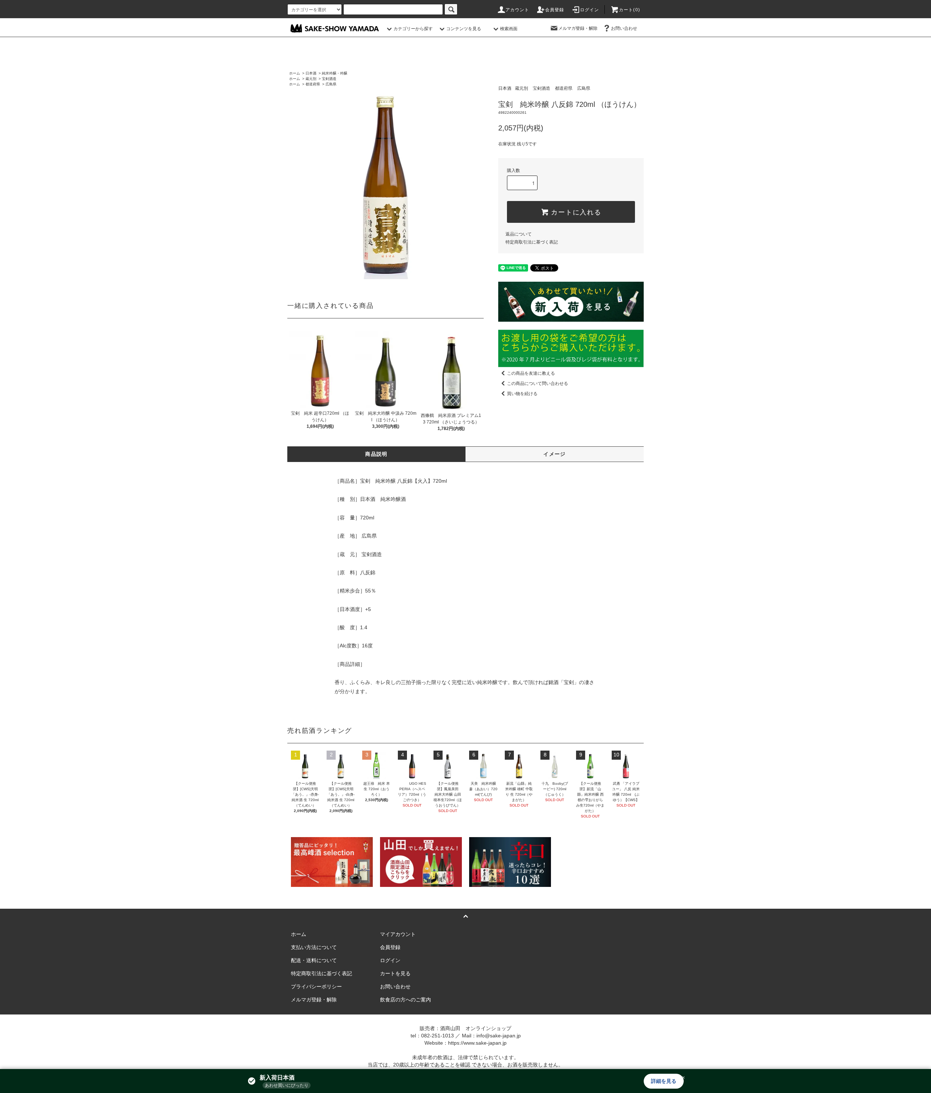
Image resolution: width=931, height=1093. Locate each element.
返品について (519, 234)
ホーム (294, 73)
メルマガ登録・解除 (578, 28)
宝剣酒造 (329, 79)
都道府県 (312, 84)
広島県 (330, 84)
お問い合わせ (624, 28)
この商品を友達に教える (531, 373)
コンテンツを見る (463, 28)
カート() (629, 9)
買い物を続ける (522, 393)
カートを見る (395, 973)
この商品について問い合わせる (537, 383)
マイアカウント (398, 934)
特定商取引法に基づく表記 (532, 242)
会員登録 (554, 9)
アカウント (518, 9)
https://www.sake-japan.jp (477, 1043)
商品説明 (376, 454)
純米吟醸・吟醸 (334, 73)
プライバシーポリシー (316, 986)
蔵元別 (310, 79)
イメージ (554, 454)
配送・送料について (314, 960)
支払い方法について (314, 947)
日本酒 (310, 73)
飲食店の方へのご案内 (405, 999)
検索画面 (509, 28)
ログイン (589, 9)
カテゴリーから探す (413, 28)
